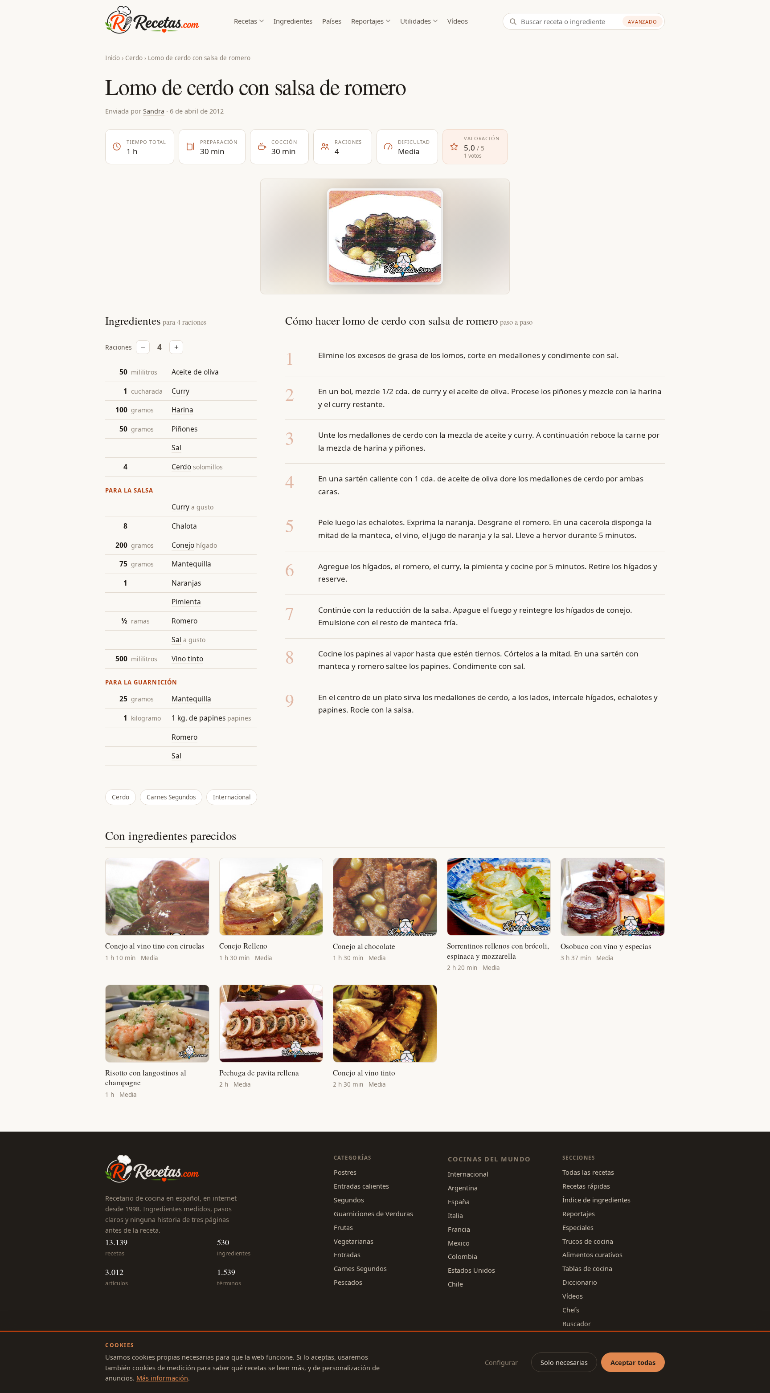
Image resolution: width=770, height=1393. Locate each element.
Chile (455, 1283)
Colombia (462, 1256)
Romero (184, 621)
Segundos (349, 1199)
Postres (345, 1172)
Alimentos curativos (592, 1254)
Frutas (343, 1227)
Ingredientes (293, 20)
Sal (176, 447)
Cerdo (134, 58)
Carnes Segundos (171, 797)
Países (331, 20)
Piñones (184, 429)
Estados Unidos (471, 1270)
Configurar (501, 1362)
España (459, 1201)
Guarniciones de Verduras (373, 1213)
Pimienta (186, 602)
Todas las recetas (588, 1172)
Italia (455, 1215)
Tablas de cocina (587, 1268)
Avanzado (642, 21)
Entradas (347, 1254)
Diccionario (579, 1282)
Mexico (459, 1242)
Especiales (578, 1227)
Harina (182, 410)
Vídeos (457, 20)
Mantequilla (191, 564)
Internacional (231, 797)
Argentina (463, 1187)
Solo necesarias (564, 1362)
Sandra (153, 110)
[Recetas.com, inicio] (152, 21)
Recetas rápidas (586, 1185)
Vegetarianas (353, 1241)
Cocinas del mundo (489, 1158)
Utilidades (415, 20)
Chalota (184, 526)
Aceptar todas (632, 1362)
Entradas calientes (361, 1185)
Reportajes (367, 20)
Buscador (576, 1323)
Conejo (183, 545)
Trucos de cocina (587, 1241)
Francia (459, 1229)
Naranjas (186, 583)
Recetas (245, 20)
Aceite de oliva (195, 372)
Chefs (570, 1309)
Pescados (348, 1282)
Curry (180, 391)
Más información (162, 1377)
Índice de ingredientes (596, 1199)
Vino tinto (187, 659)
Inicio (112, 58)
